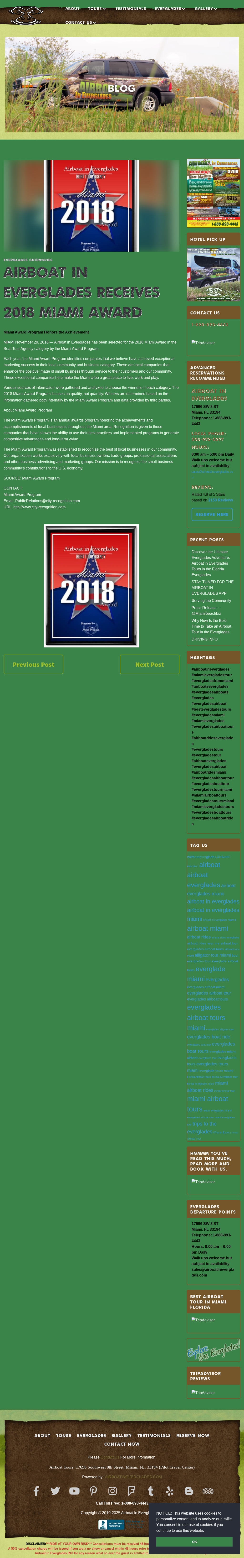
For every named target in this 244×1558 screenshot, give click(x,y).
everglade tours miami (216, 1071)
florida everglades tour (225, 1076)
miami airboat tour (224, 1090)
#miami (223, 857)
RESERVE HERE (212, 514)
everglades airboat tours (207, 999)
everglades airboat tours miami (206, 1017)
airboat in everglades (213, 901)
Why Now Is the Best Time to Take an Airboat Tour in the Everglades (211, 626)
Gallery (204, 8)
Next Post (149, 664)
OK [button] (194, 1542)
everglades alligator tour (220, 1029)
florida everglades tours (200, 1083)
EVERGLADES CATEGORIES (28, 260)
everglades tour (207, 1058)
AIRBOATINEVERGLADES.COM (133, 1477)
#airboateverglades (201, 857)
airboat (209, 865)
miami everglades (213, 1110)
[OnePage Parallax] (32, 15)
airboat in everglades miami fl (219, 919)
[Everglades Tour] (91, 585)
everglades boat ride (208, 1036)
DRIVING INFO (205, 639)
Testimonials (131, 8)
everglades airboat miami (206, 987)
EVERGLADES (168, 8)
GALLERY (122, 1435)
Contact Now (122, 1444)
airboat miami (207, 928)
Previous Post (33, 664)
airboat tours (214, 949)
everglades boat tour (199, 1044)
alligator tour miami (213, 955)
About (73, 8)
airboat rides (199, 936)
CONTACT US (79, 22)
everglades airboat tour (209, 992)
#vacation (192, 866)
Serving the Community (211, 601)
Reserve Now (193, 1435)
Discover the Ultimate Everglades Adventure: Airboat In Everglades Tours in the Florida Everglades (211, 563)
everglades (217, 979)
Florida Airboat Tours (199, 1076)
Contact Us (110, 1457)
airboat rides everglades (225, 937)
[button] (205, 1531)
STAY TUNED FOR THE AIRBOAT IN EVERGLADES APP (213, 587)
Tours (95, 8)
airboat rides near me (203, 943)
